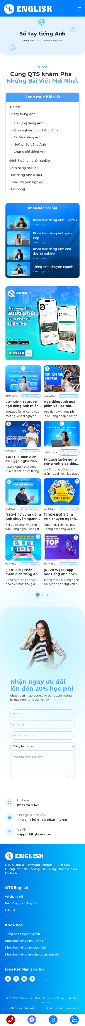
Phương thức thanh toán (62, 1008)
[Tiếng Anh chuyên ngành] (42, 269)
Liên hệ (10, 910)
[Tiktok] (32, 979)
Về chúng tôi (14, 896)
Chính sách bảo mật (23, 1008)
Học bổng (17, 189)
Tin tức (15, 107)
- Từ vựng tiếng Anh (27, 123)
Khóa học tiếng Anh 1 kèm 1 (24, 940)
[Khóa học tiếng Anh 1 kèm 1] (42, 222)
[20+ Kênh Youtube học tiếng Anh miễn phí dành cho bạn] (23, 391)
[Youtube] (24, 979)
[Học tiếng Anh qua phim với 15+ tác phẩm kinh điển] (62, 391)
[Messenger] (32, 1020)
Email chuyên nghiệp (26, 182)
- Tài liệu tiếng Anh (26, 137)
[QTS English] (28, 9)
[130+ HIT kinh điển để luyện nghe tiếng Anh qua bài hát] (23, 448)
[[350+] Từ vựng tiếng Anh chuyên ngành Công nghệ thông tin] (23, 504)
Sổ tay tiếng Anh (22, 114)
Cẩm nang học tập (24, 168)
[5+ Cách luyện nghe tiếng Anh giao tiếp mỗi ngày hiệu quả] (62, 448)
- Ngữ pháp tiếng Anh (28, 144)
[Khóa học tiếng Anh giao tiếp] (42, 238)
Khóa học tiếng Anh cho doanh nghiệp (32, 954)
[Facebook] (8, 979)
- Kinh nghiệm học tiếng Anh (34, 130)
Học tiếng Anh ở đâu (25, 175)
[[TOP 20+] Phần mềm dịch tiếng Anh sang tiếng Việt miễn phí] (23, 560)
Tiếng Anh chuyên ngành (22, 933)
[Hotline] (10, 1020)
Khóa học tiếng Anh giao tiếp (25, 947)
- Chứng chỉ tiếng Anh (28, 152)
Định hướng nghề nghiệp (29, 161)
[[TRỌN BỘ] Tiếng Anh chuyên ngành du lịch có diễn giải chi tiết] (62, 504)
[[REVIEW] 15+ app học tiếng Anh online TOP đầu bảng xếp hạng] (62, 560)
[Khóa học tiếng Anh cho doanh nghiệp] (42, 253)
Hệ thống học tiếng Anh (21, 903)
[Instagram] (16, 979)
